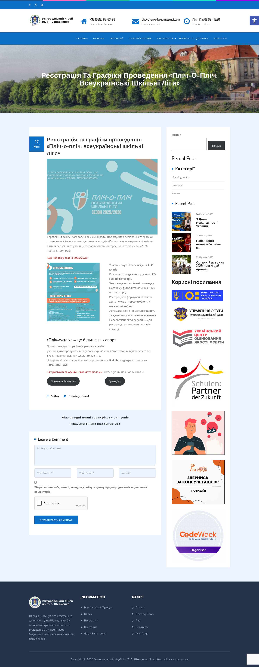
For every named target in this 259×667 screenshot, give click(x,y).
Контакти (220, 38)
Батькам (177, 185)
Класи (88, 614)
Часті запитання (95, 633)
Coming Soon (144, 614)
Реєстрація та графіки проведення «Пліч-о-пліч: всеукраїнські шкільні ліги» (95, 146)
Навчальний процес (98, 607)
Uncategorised (78, 396)
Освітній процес (140, 38)
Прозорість (165, 38)
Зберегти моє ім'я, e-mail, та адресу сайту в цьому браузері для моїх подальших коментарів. (90, 489)
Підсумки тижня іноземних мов (95, 423)
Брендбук (115, 381)
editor (55, 396)
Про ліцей (117, 38)
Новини (99, 38)
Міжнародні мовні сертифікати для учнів (95, 417)
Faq (138, 620)
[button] (254, 20)
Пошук (176, 134)
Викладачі (91, 620)
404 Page (142, 633)
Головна (82, 38)
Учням (176, 193)
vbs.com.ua (181, 659)
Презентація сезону (63, 381)
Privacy (140, 607)
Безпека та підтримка (194, 38)
